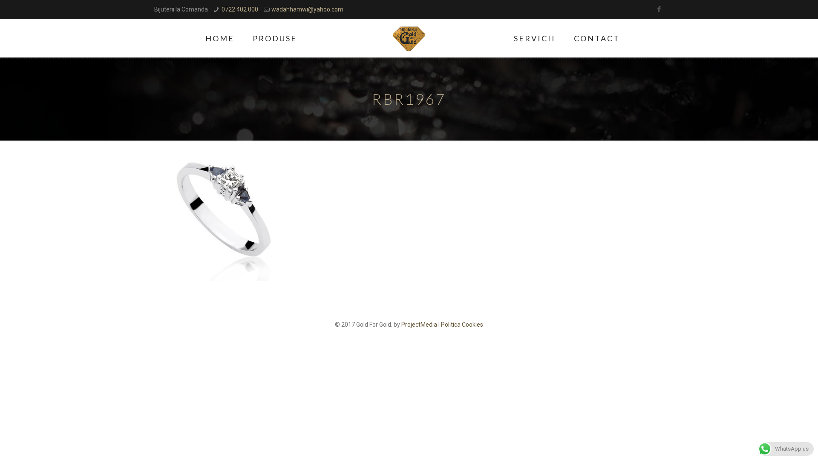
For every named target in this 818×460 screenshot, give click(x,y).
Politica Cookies (462, 324)
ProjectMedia (419, 324)
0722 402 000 (240, 9)
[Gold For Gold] (409, 38)
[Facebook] (659, 9)
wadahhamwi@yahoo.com (307, 9)
